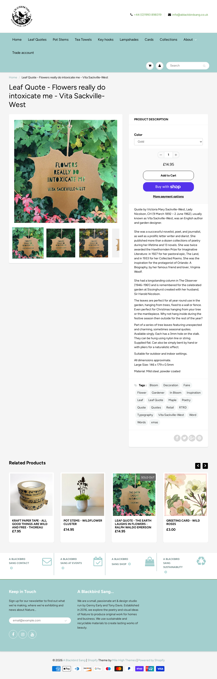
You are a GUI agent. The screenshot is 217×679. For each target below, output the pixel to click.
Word (192, 415)
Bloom (154, 385)
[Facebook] (13, 634)
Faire (187, 385)
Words (141, 422)
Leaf (140, 400)
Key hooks (105, 39)
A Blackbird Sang (74, 660)
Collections (168, 39)
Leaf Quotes (37, 39)
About (188, 39)
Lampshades (129, 39)
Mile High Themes (124, 660)
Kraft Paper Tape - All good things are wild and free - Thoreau (29, 524)
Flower (141, 392)
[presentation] (197, 466)
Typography (145, 415)
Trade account (23, 53)
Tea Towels (83, 39)
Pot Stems (60, 39)
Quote (141, 407)
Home (17, 39)
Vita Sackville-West (171, 415)
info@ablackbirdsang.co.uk (190, 15)
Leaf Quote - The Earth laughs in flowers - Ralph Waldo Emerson (133, 524)
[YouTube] (32, 634)
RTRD (183, 407)
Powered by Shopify (151, 660)
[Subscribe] (65, 620)
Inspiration (194, 392)
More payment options (168, 196)
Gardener (158, 392)
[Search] (204, 65)
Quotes (156, 407)
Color (138, 135)
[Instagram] (22, 634)
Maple (172, 400)
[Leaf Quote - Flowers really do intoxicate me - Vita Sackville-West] (65, 171)
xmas (154, 422)
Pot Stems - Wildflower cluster (83, 522)
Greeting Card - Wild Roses (183, 522)
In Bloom (175, 392)
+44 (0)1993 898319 (147, 15)
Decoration (170, 385)
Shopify (93, 660)
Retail (170, 407)
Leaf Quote (155, 400)
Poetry (186, 400)
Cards (149, 39)
